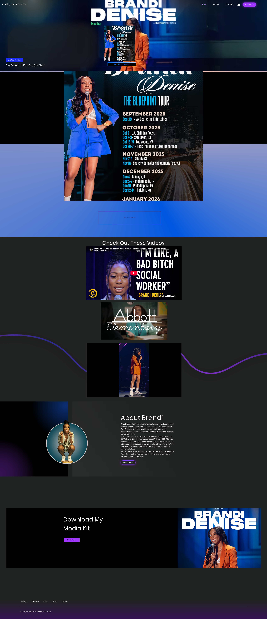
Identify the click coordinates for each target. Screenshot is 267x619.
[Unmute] (92, 394)
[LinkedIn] (71, 550)
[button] (238, 4)
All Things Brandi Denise (14, 4)
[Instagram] (74, 550)
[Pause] (89, 394)
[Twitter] (67, 550)
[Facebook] (64, 550)
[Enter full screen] (178, 394)
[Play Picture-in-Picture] (175, 394)
